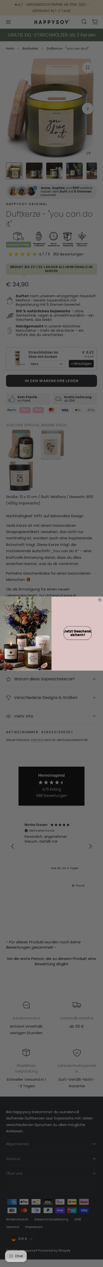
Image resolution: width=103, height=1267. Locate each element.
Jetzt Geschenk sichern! (77, 633)
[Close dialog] (100, 600)
